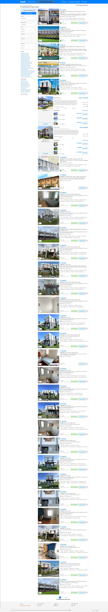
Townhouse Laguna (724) (25, 55)
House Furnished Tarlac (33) (25, 85)
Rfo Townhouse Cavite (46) (25, 64)
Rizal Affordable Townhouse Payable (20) (27, 71)
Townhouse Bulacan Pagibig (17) (26, 74)
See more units (85, 110)
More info (69, 610)
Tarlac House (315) (24, 80)
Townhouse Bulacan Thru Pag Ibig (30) (27, 68)
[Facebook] (55, 605)
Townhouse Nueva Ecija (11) (25, 75)
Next (66, 597)
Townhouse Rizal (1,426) (25, 53)
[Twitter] (57, 605)
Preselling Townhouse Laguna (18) (26, 73)
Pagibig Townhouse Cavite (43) (26, 65)
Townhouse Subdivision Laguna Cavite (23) (28, 70)
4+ (34, 36)
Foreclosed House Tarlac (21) (25, 89)
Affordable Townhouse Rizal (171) (26, 62)
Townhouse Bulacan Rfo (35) (25, 66)
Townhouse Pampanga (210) (25, 58)
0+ (22, 36)
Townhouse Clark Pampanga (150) (26, 63)
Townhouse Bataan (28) (24, 69)
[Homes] (38, 605)
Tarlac (30, 5)
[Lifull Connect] (25, 606)
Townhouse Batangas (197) (25, 60)
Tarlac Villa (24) (23, 88)
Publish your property (75, 1)
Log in (85, 1)
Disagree (97, 610)
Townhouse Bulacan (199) (25, 59)
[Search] (53, 2)
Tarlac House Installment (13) (25, 90)
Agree (93, 610)
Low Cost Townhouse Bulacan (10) (26, 76)
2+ (28, 36)
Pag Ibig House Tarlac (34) (25, 84)
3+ (31, 36)
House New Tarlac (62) (24, 82)
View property (82, 22)
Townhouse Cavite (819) (25, 54)
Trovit (21, 5)
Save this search (28, 13)
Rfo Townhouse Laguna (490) (25, 57)
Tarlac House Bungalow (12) (25, 91)
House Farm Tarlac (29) (24, 86)
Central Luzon (25, 5)
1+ (25, 36)
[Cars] (40, 605)
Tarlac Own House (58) (24, 83)
